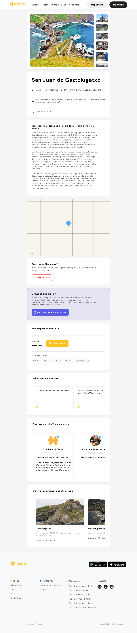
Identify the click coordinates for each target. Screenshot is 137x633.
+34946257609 (43, 111)
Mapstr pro (97, 4)
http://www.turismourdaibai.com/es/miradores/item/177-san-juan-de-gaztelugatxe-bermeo (70, 100)
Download (118, 4)
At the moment (58, 4)
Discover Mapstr (40, 4)
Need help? (74, 4)
